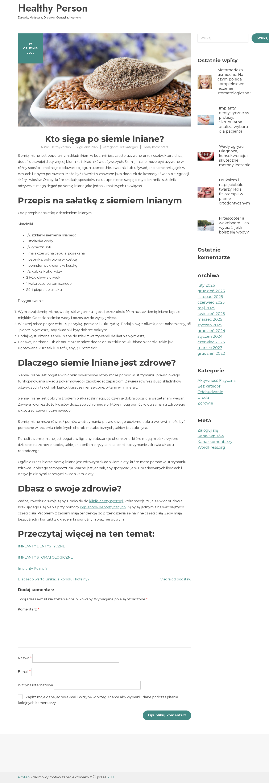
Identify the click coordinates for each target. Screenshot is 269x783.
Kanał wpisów (211, 436)
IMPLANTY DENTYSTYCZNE (41, 546)
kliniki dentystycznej (106, 501)
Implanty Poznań (32, 569)
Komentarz (28, 609)
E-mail (24, 672)
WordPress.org (211, 447)
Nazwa (25, 658)
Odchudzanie (210, 392)
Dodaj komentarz (155, 147)
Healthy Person (52, 8)
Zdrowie (205, 403)
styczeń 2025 (210, 325)
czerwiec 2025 (211, 302)
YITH (111, 777)
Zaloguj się (208, 430)
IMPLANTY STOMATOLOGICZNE (45, 557)
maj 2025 (206, 308)
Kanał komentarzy (215, 441)
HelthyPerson (60, 147)
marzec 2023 (210, 347)
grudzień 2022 (211, 353)
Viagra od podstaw (175, 579)
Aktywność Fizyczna (217, 380)
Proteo (24, 777)
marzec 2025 (210, 319)
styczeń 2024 (210, 336)
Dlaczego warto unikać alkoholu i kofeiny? (54, 579)
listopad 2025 (210, 296)
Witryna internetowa (35, 685)
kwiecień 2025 (211, 313)
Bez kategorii (128, 147)
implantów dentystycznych (103, 507)
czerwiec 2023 (211, 342)
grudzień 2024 (211, 330)
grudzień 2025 (211, 291)
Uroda (203, 397)
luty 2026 (206, 285)
